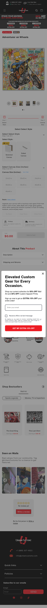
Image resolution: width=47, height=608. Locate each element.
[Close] (43, 273)
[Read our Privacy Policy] (40, 319)
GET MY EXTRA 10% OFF (24, 328)
